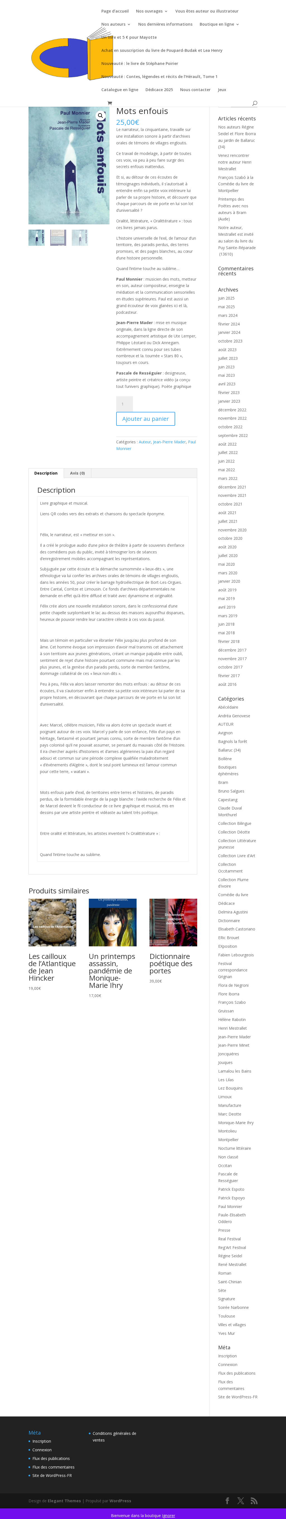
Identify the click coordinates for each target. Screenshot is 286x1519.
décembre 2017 (232, 650)
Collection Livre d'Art (236, 855)
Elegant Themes (64, 1500)
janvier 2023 (229, 401)
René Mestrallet (232, 1264)
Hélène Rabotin (232, 1019)
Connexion (227, 1364)
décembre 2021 (232, 487)
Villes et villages (232, 1324)
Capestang (227, 799)
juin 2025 (226, 298)
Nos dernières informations (165, 24)
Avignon (225, 732)
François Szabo (232, 1002)
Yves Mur (226, 1333)
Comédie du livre (233, 894)
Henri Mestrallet (232, 1028)
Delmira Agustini (233, 912)
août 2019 (227, 589)
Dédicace (226, 903)
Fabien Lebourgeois (236, 954)
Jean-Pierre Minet (233, 1045)
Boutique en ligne (217, 24)
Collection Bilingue (234, 823)
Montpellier (228, 1139)
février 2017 (229, 675)
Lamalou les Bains (234, 1071)
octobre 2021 (230, 504)
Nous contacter (195, 90)
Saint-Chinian (230, 1281)
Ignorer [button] (168, 1515)
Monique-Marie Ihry (236, 1122)
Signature (226, 1298)
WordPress (120, 1500)
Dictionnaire (229, 920)
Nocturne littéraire (234, 1148)
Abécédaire (228, 707)
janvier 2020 (229, 581)
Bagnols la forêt (232, 741)
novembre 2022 (232, 418)
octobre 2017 (230, 667)
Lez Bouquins (230, 1088)
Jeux (222, 90)
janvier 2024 (229, 332)
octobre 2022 (230, 426)
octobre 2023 (230, 341)
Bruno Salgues (231, 791)
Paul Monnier (230, 1206)
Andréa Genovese (234, 715)
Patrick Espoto (231, 1189)
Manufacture (229, 1105)
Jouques (225, 1062)
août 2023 (227, 349)
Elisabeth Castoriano (236, 929)
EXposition (227, 946)
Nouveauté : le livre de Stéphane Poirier (139, 64)
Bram (223, 782)
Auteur (145, 441)
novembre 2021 (232, 495)
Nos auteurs (113, 24)
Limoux (225, 1096)
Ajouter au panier (145, 418)
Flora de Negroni (233, 985)
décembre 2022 (232, 409)
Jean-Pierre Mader (169, 441)
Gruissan (226, 1011)
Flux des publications (237, 1373)
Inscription (227, 1355)
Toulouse (226, 1316)
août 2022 (227, 444)
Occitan (225, 1165)
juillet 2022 (228, 452)
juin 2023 (226, 367)
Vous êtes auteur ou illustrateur (207, 11)
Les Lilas (226, 1079)
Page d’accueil (115, 11)
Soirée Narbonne (233, 1307)
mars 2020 (227, 572)
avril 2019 (226, 607)
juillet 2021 (228, 521)
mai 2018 (226, 632)
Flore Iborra (228, 994)
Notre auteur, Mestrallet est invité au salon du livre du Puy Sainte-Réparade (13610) (237, 241)
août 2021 (227, 512)
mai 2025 (226, 306)
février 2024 (229, 324)
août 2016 (227, 684)
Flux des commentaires (53, 1467)
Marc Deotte (229, 1114)
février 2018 (229, 641)
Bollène (225, 758)
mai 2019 (226, 598)
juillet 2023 (228, 358)
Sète (222, 1290)
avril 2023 (226, 384)
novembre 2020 (232, 530)
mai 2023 (226, 375)
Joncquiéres (228, 1053)
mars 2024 (227, 315)
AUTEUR (225, 724)
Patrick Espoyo (231, 1197)
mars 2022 (227, 478)
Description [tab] (46, 473)
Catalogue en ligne (119, 90)
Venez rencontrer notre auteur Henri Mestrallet (234, 162)
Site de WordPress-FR (238, 1396)
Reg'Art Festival (232, 1247)
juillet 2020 (228, 555)
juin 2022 (226, 461)
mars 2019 (227, 615)
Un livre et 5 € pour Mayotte (129, 37)
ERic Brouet (228, 937)
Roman (224, 1273)
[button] (101, 116)
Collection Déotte (234, 832)
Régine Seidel (230, 1255)
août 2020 (227, 547)
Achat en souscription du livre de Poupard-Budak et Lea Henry (162, 50)
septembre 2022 (233, 435)
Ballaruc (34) (229, 750)
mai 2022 (226, 469)
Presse (224, 1230)
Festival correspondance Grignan (232, 970)
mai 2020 (226, 564)
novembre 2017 (232, 658)
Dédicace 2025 (159, 90)
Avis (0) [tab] (77, 473)
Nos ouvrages (149, 11)
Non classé (228, 1157)
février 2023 (229, 392)
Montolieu (227, 1131)
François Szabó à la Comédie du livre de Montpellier (236, 184)
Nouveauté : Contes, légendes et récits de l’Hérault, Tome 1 (159, 77)
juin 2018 (226, 624)
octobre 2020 (230, 538)
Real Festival (229, 1238)
